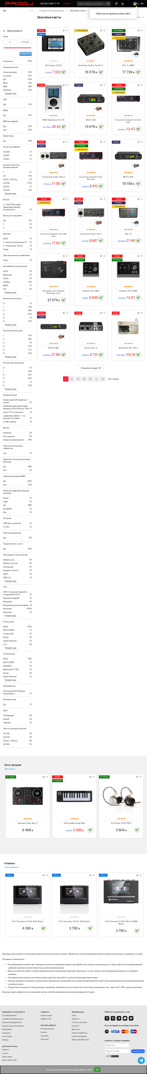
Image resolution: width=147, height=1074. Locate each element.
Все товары (113, 379)
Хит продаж (118, 30)
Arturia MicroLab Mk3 (74, 823)
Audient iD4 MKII (90, 291)
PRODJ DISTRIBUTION (80, 1040)
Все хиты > (10, 769)
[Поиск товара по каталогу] (108, 3)
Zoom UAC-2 (90, 348)
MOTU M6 (53, 348)
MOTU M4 (128, 177)
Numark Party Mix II (27, 823)
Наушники (6, 1033)
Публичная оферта (79, 1036)
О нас (74, 1015)
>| (103, 379)
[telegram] (119, 1018)
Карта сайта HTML (9, 1060)
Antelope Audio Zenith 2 (91, 65)
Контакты (75, 1026)
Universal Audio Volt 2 (53, 177)
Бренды (5, 1040)
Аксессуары (7, 1036)
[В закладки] (67, 30)
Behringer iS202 (53, 65)
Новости (5, 1050)
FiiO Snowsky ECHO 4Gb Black (74, 921)
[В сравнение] (63, 30)
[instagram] (113, 1018)
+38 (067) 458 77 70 (49, 3)
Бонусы (44, 1032)
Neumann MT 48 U (128, 348)
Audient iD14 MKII (128, 291)
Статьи (5, 1053)
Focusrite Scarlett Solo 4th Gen (90, 178)
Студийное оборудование (51, 10)
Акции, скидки (46, 1015)
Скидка (41, 30)
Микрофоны (7, 1029)
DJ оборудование (9, 1015)
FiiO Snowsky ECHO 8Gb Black (27, 921)
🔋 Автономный (81, 30)
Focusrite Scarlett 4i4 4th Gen (53, 235)
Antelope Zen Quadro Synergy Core (54, 292)
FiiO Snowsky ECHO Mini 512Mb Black (121, 922)
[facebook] (107, 1018)
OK (97, 1070)
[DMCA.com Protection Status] (125, 1056)
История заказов (47, 1029)
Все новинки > (12, 867)
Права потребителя (79, 1033)
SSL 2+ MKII (128, 65)
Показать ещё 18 (91, 367)
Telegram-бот (46, 1019)
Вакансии (76, 1029)
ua (137, 4)
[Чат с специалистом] (141, 1060)
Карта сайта (7, 1057)
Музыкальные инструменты (13, 1026)
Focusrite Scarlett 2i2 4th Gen (128, 121)
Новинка (41, 34)
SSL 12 (128, 234)
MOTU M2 (91, 120)
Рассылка (45, 1039)
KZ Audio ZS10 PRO (121, 823)
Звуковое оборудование (11, 1022)
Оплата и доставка (79, 1022)
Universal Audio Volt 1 (91, 234)
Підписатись (138, 1051)
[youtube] (125, 1018)
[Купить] (63, 72)
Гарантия (75, 1019)
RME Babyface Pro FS (53, 120)
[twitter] (131, 1018)
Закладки (44, 1036)
